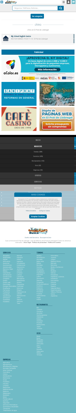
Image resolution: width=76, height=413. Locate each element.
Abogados (6, 256)
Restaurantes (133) (38, 161)
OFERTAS (38, 175)
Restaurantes (41, 325)
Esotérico (40, 286)
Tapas (39, 327)
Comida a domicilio (40, 312)
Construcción (7, 277)
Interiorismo (20, 267)
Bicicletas (40, 265)
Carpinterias (6, 273)
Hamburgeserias (41, 315)
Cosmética (6, 372)
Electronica (6, 378)
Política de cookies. (31, 210)
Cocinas (39, 267)
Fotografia (6, 294)
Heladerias (40, 317)
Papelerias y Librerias (57, 277)
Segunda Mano (55, 288)
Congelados (40, 271)
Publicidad (20, 286)
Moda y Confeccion (57, 267)
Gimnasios (6, 298)
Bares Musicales (40, 339)
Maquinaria (6, 387)
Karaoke (39, 349)
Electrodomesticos (43, 284)
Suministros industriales (10, 407)
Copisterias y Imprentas (41, 273)
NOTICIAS (38, 188)
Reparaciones (21, 296)
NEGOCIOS (38, 146)
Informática (54, 256)
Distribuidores (7, 376)
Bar (38, 308)
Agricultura (6, 362)
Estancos (40, 288)
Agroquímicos (7, 364)
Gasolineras (7, 296)
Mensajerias (20, 278)
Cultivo (39, 276)
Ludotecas (20, 277)
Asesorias (6, 263)
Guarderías (6, 300)
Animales (39, 259)
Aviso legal (27, 242)
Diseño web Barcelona (32, 237)
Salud (18, 297)
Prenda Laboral (8, 399)
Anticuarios (6, 261)
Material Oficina (56, 261)
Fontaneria (6, 292)
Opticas (53, 273)
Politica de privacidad (39, 242)
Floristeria (40, 292)
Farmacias (6, 290)
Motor (53, 269)
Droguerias (40, 282)
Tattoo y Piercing (56, 292)
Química (5, 401)
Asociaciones (7, 265)
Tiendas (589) (38, 152)
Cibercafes (40, 344)
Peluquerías (20, 284)
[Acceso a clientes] (69, 2)
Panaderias (54, 275)
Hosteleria (6, 302)
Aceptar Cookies (38, 216)
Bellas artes (40, 261)
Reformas (20, 288)
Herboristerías (41, 296)
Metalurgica (6, 393)
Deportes (39, 280)
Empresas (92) (38, 170)
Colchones (40, 269)
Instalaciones (21, 265)
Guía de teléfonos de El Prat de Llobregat (43, 241)
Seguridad (6, 403)
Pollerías (53, 284)
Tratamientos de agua (10, 410)
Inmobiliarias (21, 263)
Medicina (6, 391)
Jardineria (20, 269)
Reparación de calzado (21, 293)
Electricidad (6, 284)
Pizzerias (39, 323)
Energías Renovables (9, 286)
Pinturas (53, 282)
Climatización (7, 275)
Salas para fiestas (40, 352)
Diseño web (6, 282)
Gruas (5, 380)
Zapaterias (54, 296)
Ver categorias (37, 16)
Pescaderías (55, 280)
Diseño (5, 280)
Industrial (20, 257)
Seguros (19, 299)
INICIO (38, 140)
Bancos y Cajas (8, 269)
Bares (38, 336)
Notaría (19, 282)
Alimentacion (41, 257)
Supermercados (56, 290)
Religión (19, 290)
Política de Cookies (54, 242)
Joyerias (53, 257)
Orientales (40, 321)
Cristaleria (6, 278)
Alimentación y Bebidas (10, 366)
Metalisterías (21, 280)
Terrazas (39, 328)
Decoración (40, 278)
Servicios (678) (38, 156)
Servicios (20, 301)
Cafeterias (40, 342)
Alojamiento (6, 257)
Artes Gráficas (7, 370)
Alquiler (5, 259)
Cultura (5, 374)
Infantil (19, 259)
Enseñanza (6, 288)
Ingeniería (20, 261)
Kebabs (39, 319)
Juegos (53, 259)
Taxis (18, 303)
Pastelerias (54, 278)
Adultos (39, 256)
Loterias (19, 275)
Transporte (6, 408)
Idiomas (19, 256)
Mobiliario (6, 395)
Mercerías (54, 265)
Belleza (5, 271)
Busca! (61, 8)
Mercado (53, 263)
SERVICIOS (38, 181)
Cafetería (39, 309)
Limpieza (19, 273)
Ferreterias (40, 290)
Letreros (19, 271)
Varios (53, 294)
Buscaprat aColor (45, 237)
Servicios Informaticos (10, 405)
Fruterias (39, 294)
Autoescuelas (7, 267)
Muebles (53, 271)
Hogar (39, 297)
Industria (5, 384)
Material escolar (8, 389)
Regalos (53, 286)
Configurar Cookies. (44, 210)
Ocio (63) (38, 165)
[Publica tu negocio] (74, 2)
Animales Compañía (9, 368)
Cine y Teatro (39, 346)
